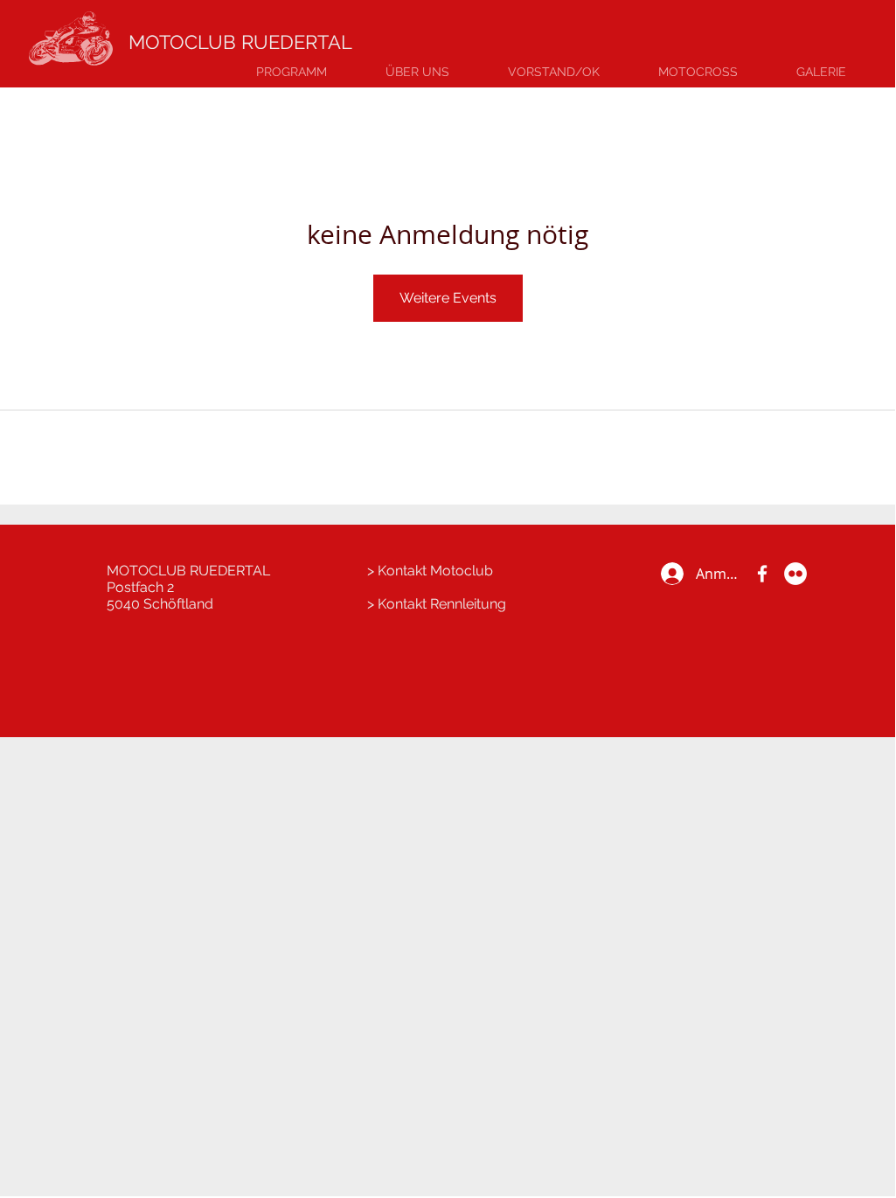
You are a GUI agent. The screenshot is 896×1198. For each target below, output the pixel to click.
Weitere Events (448, 297)
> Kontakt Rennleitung (436, 604)
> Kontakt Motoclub (430, 570)
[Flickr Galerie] (795, 573)
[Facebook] (762, 573)
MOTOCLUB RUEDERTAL (240, 42)
